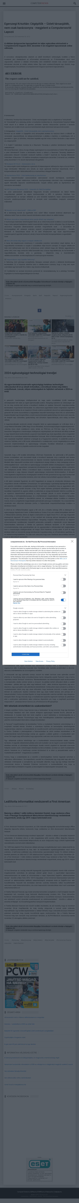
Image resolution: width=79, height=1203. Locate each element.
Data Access (39, 661)
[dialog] (39, 601)
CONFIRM (25, 654)
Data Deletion (28, 661)
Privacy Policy (50, 661)
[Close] (73, 542)
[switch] (63, 579)
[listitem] (39, 575)
